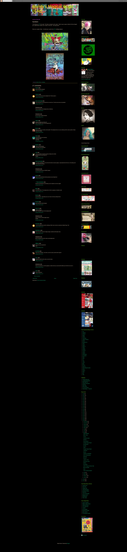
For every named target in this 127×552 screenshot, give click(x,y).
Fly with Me (85, 464)
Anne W (83, 334)
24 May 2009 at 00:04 (39, 90)
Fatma (83, 343)
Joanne (83, 353)
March (84, 474)
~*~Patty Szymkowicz (39, 182)
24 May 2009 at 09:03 (39, 132)
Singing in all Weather (87, 453)
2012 (84, 415)
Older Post (75, 278)
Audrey (36, 120)
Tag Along (84, 384)
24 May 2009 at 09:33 (39, 141)
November (85, 422)
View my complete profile (85, 79)
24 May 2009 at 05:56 (39, 110)
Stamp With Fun (85, 382)
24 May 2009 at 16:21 (39, 185)
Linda (83, 361)
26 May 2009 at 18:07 (39, 233)
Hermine (83, 350)
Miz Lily (83, 365)
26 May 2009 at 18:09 (39, 239)
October (85, 424)
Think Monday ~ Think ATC (87, 388)
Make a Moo (85, 435)
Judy (36, 152)
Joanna (83, 351)
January (85, 477)
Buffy (36, 188)
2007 (84, 480)
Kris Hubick (84, 355)
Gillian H (83, 346)
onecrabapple (84, 509)
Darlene (36, 195)
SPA (39, 24)
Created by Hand (86, 438)
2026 (84, 393)
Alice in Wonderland (87, 455)
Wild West (85, 456)
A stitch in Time (86, 459)
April (84, 472)
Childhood (85, 450)
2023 (84, 398)
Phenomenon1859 (85, 510)
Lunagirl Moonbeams (86, 380)
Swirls (84, 447)
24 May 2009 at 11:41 (39, 165)
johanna (36, 175)
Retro (84, 469)
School (84, 436)
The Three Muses (85, 387)
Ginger (83, 347)
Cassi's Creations (85, 502)
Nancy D (83, 366)
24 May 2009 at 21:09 (39, 220)
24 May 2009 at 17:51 (39, 198)
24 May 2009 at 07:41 (39, 124)
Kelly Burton (84, 354)
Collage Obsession (85, 379)
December (85, 421)
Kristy (83, 358)
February (85, 475)
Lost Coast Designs (85, 493)
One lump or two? (86, 461)
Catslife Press (84, 485)
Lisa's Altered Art (85, 506)
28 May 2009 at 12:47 (39, 260)
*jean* (36, 257)
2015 (84, 410)
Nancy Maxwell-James (86, 367)
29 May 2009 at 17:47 (39, 273)
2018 (84, 406)
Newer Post (35, 278)
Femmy (36, 87)
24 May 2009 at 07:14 (39, 117)
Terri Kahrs (37, 223)
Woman (84, 452)
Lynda (83, 362)
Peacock (84, 458)
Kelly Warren (37, 230)
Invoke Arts (84, 492)
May (84, 432)
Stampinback (84, 496)
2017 (84, 407)
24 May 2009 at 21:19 (39, 226)
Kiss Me (84, 445)
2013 (84, 413)
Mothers (84, 462)
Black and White (86, 467)
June (84, 430)
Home (55, 278)
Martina (36, 128)
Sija (83, 373)
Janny (36, 270)
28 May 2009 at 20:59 (39, 267)
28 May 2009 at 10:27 (39, 254)
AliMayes (37, 243)
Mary (83, 363)
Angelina (84, 332)
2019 (84, 404)
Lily (83, 359)
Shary (83, 371)
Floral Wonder (85, 441)
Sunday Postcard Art (86, 383)
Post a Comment (37, 276)
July (84, 429)
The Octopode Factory (86, 513)
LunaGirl (83, 507)
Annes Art (37, 208)
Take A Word (84, 386)
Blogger (68, 543)
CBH (55, 29)
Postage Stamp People (87, 442)
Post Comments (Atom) (41, 280)
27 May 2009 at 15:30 (39, 247)
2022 (84, 399)
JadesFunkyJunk (85, 505)
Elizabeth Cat (84, 342)
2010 (84, 418)
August (84, 427)
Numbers (85, 439)
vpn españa (82, 536)
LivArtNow (37, 251)
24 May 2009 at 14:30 (39, 178)
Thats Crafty (84, 497)
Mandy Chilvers (90, 69)
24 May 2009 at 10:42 (39, 157)
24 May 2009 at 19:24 (39, 204)
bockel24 (37, 201)
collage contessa (85, 339)
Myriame (37, 144)
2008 (84, 479)
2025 (84, 395)
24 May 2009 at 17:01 (39, 191)
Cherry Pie (84, 486)
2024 (84, 396)
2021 (84, 401)
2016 (84, 409)
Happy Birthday (86, 433)
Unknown (37, 94)
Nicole (83, 369)
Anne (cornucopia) (38, 161)
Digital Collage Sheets (86, 503)
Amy (83, 331)
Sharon (83, 370)
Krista (83, 357)
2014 (84, 412)
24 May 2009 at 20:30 (39, 212)
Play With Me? (86, 444)
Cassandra (84, 338)
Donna (83, 340)
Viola (83, 374)
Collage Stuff (84, 488)
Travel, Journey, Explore (87, 470)
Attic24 (83, 335)
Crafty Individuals (85, 489)
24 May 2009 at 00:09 (39, 97)
